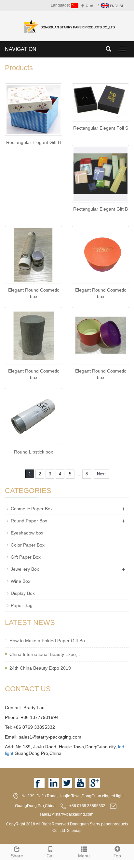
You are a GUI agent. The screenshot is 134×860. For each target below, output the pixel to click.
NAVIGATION (20, 49)
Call (50, 855)
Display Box (23, 593)
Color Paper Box (28, 545)
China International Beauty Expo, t (44, 654)
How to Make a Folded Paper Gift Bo (47, 640)
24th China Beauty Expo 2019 (40, 668)
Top (117, 855)
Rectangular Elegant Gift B (33, 142)
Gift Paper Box (26, 557)
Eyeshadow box (27, 532)
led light (117, 796)
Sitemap (74, 830)
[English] (113, 5)
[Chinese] (83, 5)
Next (101, 473)
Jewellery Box (25, 569)
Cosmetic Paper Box (32, 508)
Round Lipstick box (33, 451)
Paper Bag (22, 605)
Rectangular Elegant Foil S (100, 128)
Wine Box (20, 581)
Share (17, 855)
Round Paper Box (29, 520)
